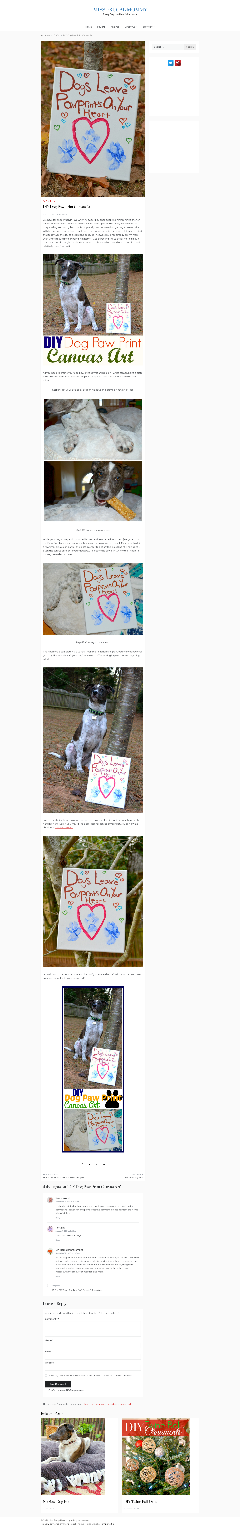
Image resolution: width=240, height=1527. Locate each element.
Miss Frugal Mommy (120, 10)
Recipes (115, 27)
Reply (58, 1218)
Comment (51, 1319)
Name (49, 1340)
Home (89, 27)
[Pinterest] (178, 63)
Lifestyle (130, 27)
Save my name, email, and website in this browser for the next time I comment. (91, 1375)
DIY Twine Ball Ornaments (145, 1502)
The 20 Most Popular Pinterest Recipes (63, 1177)
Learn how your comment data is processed (107, 1404)
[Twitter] (171, 63)
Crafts (45, 201)
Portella (60, 1227)
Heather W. (63, 214)
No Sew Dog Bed (134, 1177)
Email (48, 1351)
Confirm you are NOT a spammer (66, 1390)
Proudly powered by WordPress (58, 1524)
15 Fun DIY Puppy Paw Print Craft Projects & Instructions (77, 1290)
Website (49, 1362)
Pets (52, 201)
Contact (148, 27)
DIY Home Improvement (69, 1250)
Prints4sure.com (64, 827)
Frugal (101, 27)
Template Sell (107, 1524)
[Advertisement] (174, 90)
